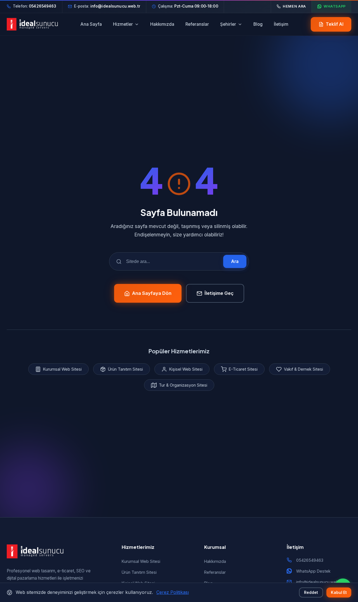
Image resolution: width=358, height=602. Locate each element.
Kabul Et (339, 592)
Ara (235, 261)
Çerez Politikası (172, 592)
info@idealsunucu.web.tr (319, 582)
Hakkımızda (162, 24)
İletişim (281, 24)
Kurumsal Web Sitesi (141, 561)
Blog (258, 24)
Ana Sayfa (91, 24)
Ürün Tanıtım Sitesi (139, 572)
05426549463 (309, 560)
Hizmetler (123, 24)
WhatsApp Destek (313, 571)
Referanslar (197, 24)
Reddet (311, 592)
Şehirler (228, 24)
